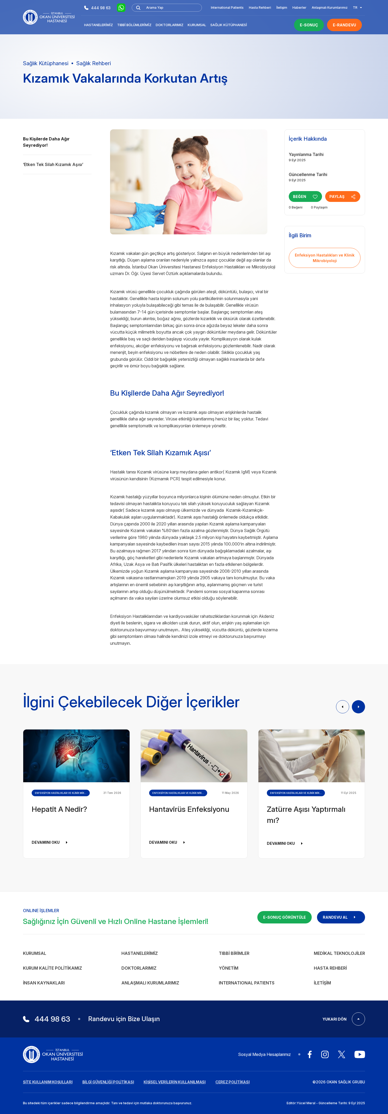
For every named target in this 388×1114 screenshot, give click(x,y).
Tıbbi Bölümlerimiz (134, 25)
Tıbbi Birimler (234, 953)
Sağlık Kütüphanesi (228, 25)
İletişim (281, 8)
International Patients (227, 8)
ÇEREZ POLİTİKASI (232, 1082)
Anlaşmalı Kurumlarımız (330, 8)
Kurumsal (197, 25)
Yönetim (228, 968)
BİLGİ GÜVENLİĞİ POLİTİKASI (108, 1082)
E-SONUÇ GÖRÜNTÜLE (284, 917)
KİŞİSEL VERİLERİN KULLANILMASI (175, 1082)
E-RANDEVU (344, 25)
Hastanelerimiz (98, 25)
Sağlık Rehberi (93, 63)
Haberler (299, 8)
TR (355, 8)
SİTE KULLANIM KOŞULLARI (48, 1082)
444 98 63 (101, 8)
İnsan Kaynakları (44, 982)
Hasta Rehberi (260, 8)
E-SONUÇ (309, 25)
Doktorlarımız (169, 25)
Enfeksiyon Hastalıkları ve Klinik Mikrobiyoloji (324, 258)
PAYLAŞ (336, 196)
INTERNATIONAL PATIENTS (247, 982)
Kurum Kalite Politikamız (52, 968)
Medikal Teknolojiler (339, 953)
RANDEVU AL (335, 917)
